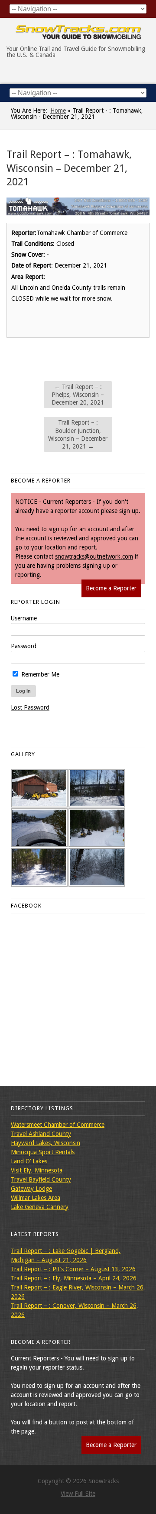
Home (58, 110)
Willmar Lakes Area (35, 1197)
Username (24, 618)
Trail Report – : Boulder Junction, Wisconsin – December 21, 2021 (77, 434)
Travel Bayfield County (41, 1179)
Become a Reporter (111, 588)
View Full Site (78, 1493)
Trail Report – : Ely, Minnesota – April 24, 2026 (73, 1278)
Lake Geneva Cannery (39, 1206)
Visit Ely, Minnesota (36, 1170)
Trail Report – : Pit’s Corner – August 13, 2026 (73, 1269)
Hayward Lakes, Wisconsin (45, 1142)
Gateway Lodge (31, 1188)
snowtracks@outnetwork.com (94, 556)
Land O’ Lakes (29, 1161)
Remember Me (39, 674)
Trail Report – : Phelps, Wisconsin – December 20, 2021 (78, 394)
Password (23, 646)
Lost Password (30, 707)
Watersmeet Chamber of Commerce (57, 1124)
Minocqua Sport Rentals (43, 1152)
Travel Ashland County (41, 1133)
